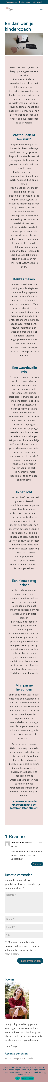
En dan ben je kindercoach (19, 1058)
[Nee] (45, 1073)
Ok (17, 1078)
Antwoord (37, 864)
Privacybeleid (27, 1078)
